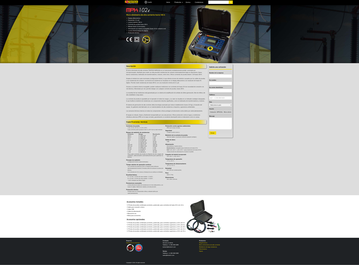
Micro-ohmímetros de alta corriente (209, 245)
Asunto (211, 109)
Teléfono (212, 94)
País (210, 102)
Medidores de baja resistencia (208, 247)
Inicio (168, 2)
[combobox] (211, 97)
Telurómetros (203, 249)
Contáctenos (199, 2)
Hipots (201, 251)
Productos (178, 3)
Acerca (188, 2)
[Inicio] (131, 2)
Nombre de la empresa (216, 73)
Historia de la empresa (133, 242)
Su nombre (212, 80)
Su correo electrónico (216, 87)
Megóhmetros (203, 242)
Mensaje (212, 116)
